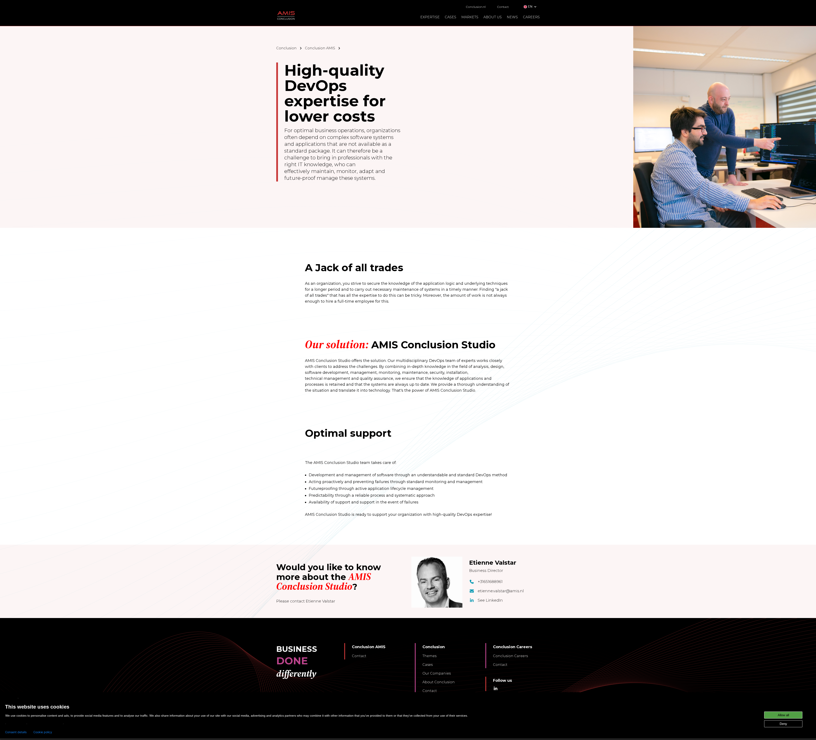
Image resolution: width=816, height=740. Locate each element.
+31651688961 (490, 581)
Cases (427, 665)
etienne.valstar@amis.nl (501, 591)
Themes (429, 656)
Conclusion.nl (476, 7)
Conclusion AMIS (320, 48)
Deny (783, 724)
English (10, 698)
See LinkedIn (490, 600)
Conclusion (286, 48)
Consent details (16, 732)
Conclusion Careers (510, 656)
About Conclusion (438, 682)
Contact (503, 7)
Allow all (783, 715)
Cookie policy (42, 732)
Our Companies (436, 673)
